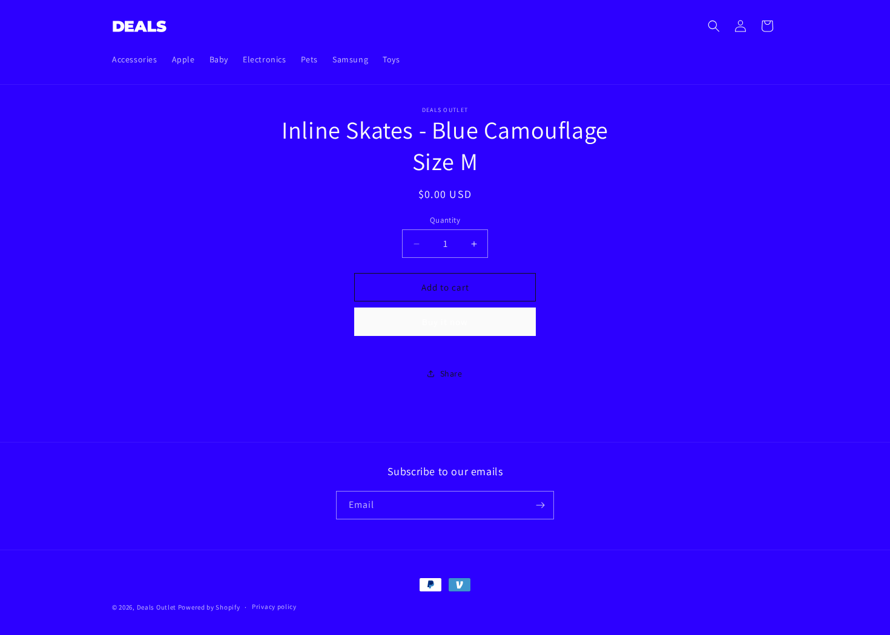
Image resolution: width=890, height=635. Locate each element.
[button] (713, 26)
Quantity (445, 220)
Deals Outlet (156, 607)
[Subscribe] (540, 505)
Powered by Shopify (209, 607)
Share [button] (451, 373)
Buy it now (445, 321)
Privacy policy (274, 606)
